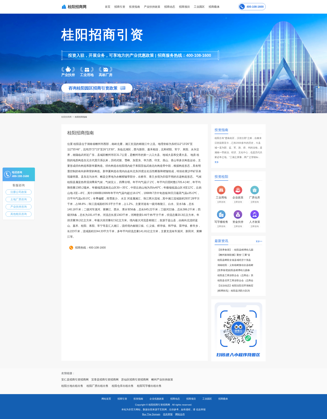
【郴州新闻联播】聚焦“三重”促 (233, 254)
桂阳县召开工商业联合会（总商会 (235, 280)
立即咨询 (221, 202)
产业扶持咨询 (18, 206)
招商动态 (169, 6)
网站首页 (106, 398)
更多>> (259, 241)
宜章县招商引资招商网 (105, 379)
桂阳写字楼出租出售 (149, 385)
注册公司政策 (18, 192)
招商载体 (223, 398)
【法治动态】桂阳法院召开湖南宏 (235, 285)
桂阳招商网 (66, 117)
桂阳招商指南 (81, 117)
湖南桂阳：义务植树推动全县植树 (235, 265)
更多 (217, 162)
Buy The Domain (151, 414)
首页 (107, 6)
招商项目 (184, 6)
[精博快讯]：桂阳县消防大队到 (233, 290)
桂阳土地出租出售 (72, 385)
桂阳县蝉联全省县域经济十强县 (234, 260)
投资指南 (134, 6)
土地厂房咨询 (18, 199)
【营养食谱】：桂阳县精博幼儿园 (235, 249)
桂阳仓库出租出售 (123, 385)
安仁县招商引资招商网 (75, 379)
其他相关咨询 (18, 214)
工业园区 (199, 6)
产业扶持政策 (152, 6)
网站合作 (180, 414)
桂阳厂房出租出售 (97, 385)
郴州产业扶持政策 (162, 379)
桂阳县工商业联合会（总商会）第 (235, 275)
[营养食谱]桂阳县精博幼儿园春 (233, 270)
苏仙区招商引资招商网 (135, 379)
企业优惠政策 (157, 398)
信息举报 (168, 414)
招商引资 (119, 6)
